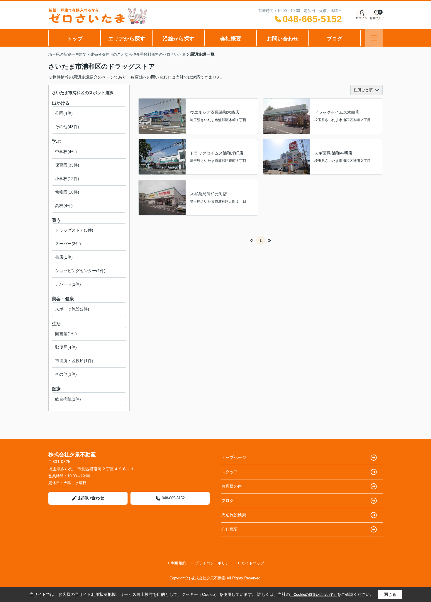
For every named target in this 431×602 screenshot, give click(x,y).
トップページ (233, 457)
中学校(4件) (66, 151)
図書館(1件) (66, 333)
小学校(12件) (67, 178)
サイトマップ (252, 563)
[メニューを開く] (374, 38)
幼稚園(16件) (67, 192)
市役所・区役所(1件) (74, 360)
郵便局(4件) (66, 347)
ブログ (334, 39)
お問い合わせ (282, 39)
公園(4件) (64, 113)
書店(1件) (64, 257)
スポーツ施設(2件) (72, 309)
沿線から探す (178, 39)
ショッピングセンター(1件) (80, 270)
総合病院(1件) (68, 399)
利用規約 (178, 563)
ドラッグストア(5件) (74, 230)
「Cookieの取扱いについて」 (313, 595)
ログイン (361, 18)
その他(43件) (67, 126)
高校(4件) (64, 205)
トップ (75, 39)
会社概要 (230, 39)
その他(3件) (66, 374)
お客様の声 (231, 486)
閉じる (390, 594)
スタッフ (229, 471)
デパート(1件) (68, 284)
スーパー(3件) (68, 243)
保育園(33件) (67, 165)
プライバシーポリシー (214, 563)
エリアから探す (126, 39)
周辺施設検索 (233, 515)
